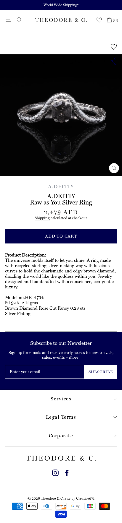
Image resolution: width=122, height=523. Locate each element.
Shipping (42, 218)
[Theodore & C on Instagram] (55, 472)
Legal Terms (61, 417)
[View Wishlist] (99, 20)
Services (61, 399)
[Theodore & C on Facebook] (67, 472)
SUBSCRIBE (101, 372)
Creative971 (85, 498)
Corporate (61, 435)
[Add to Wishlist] (114, 47)
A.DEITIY (61, 186)
